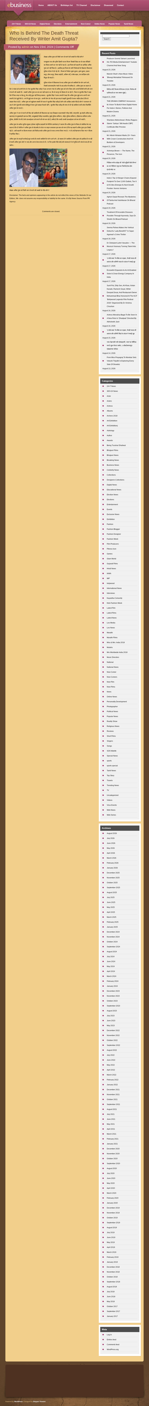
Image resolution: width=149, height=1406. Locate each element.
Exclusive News (113, 514)
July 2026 (111, 838)
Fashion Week (112, 539)
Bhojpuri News (112, 455)
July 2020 (111, 1173)
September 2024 (113, 947)
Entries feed (111, 1340)
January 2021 (112, 1144)
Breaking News (113, 460)
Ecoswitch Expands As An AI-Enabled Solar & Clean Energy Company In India (121, 273)
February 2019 (112, 1257)
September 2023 (113, 1006)
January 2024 (112, 986)
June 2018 (111, 1297)
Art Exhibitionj (112, 426)
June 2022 (111, 1060)
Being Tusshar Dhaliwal (116, 445)
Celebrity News (113, 470)
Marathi (110, 633)
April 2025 (111, 912)
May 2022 (111, 1065)
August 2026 (112, 833)
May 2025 (111, 907)
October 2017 (112, 1306)
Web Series (111, 815)
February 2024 (112, 981)
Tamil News (128, 24)
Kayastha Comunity (114, 598)
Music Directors (113, 657)
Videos (109, 800)
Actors (109, 401)
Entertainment (71, 24)
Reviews (110, 731)
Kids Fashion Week (114, 603)
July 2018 (111, 1292)
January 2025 (112, 927)
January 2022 (112, 1085)
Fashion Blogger (113, 529)
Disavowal (108, 5)
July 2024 (111, 957)
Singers (110, 741)
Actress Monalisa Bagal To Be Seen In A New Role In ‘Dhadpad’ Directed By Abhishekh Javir (122, 318)
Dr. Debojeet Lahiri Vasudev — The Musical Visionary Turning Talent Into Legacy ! (121, 246)
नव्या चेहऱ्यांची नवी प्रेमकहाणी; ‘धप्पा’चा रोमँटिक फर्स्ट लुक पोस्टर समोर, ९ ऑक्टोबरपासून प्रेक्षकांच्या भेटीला (121, 345)
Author (109, 436)
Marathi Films (112, 638)
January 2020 (112, 1203)
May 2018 (111, 1301)
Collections (111, 475)
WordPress (18, 1401)
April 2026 (111, 853)
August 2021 (112, 1109)
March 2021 (111, 1134)
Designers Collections (115, 480)
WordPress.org (113, 1349)
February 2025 (112, 922)
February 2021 (112, 1139)
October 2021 (112, 1099)
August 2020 (112, 1168)
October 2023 (112, 1001)
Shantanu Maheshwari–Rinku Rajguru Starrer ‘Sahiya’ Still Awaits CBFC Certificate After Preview (122, 123)
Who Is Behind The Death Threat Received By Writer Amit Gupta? (43, 35)
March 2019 (111, 1252)
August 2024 (112, 952)
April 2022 (111, 1070)
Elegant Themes (39, 1401)
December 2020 (113, 1149)
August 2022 (112, 1050)
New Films (111, 687)
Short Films (111, 736)
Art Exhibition (112, 421)
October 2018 (112, 1277)
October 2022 (112, 1040)
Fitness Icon (111, 549)
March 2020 (111, 1193)
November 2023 (113, 996)
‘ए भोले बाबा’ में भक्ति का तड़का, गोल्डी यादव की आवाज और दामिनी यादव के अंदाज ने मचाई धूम (121, 260)
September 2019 (113, 1223)
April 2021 (111, 1129)
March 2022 (111, 1075)
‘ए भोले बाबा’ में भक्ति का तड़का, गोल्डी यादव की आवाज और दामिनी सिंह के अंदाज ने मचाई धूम (121, 332)
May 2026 (111, 848)
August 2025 (112, 892)
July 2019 (111, 1233)
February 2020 (112, 1198)
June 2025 (111, 902)
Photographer (112, 707)
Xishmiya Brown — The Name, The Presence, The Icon (120, 152)
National (110, 662)
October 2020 (112, 1159)
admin (25, 46)
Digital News (45, 24)
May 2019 (111, 1242)
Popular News (114, 24)
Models (110, 647)
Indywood (111, 583)
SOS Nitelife (111, 751)
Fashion (110, 524)
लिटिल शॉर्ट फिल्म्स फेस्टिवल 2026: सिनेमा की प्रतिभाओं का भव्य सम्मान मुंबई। (121, 91)
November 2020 (113, 1154)
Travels (110, 780)
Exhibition (111, 519)
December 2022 (113, 1030)
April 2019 (111, 1247)
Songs (109, 746)
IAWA (109, 573)
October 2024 (112, 942)
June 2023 (111, 1021)
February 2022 (112, 1080)
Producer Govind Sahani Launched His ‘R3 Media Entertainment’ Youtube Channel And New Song (122, 62)
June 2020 (111, 1178)
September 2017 (113, 1311)
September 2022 (113, 1045)
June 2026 (111, 843)
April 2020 (111, 1188)
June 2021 (111, 1119)
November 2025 (113, 878)
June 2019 (111, 1237)
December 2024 (113, 932)
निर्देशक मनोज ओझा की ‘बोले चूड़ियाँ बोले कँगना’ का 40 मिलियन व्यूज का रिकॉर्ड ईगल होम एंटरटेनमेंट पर (121, 166)
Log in (109, 1335)
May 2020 (111, 1183)
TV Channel (81, 5)
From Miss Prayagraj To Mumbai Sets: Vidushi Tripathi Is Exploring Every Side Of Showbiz (122, 360)
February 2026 (112, 863)
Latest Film (111, 608)
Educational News (114, 490)
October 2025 (112, 883)
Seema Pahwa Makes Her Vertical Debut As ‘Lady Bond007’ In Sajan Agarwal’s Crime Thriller (120, 231)
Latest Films (111, 613)
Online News (99, 24)
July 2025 (111, 897)
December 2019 (113, 1208)
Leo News (111, 628)
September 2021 (113, 1104)
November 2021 (113, 1095)
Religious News (113, 726)
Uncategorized (112, 795)
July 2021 (111, 1114)
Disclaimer (95, 5)
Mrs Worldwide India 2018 (117, 652)
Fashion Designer (114, 534)
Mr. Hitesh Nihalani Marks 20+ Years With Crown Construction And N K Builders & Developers (121, 138)
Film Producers (113, 544)
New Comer (86, 24)
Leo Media (111, 623)
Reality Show (112, 721)
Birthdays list (67, 5)
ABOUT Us (52, 5)
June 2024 (111, 961)
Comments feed (113, 1345)
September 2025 (113, 888)
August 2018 (112, 1287)
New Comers (112, 677)
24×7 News (16, 24)
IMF (108, 578)
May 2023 (111, 1026)
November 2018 (113, 1272)
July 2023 (111, 1016)
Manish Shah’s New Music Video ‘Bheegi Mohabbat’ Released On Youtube (120, 77)
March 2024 (111, 976)
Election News (112, 495)
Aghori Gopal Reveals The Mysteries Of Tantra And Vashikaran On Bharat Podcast (121, 200)
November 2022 (113, 1035)
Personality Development (117, 702)
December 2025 (113, 873)
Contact (120, 5)
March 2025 (111, 917)
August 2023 (112, 1011)
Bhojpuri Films (112, 450)
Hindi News (111, 569)
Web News (111, 810)
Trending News (113, 785)
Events (109, 509)
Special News (112, 756)
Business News (113, 465)
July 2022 (111, 1055)
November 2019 (113, 1213)
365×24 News (30, 24)
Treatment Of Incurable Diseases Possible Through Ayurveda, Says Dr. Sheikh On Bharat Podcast (121, 215)
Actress (110, 406)
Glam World (111, 559)
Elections (58, 24)
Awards (110, 440)
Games (109, 554)
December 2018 (113, 1267)
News (109, 692)
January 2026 (112, 868)
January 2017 (112, 1316)
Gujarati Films (112, 564)
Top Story (16, 30)
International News (114, 588)
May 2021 (111, 1124)
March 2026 (111, 858)
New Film (110, 682)
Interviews (111, 593)
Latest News (112, 618)
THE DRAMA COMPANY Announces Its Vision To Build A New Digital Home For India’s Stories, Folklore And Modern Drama (122, 106)
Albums (110, 411)
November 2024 (113, 937)
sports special (112, 766)
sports (109, 761)
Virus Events (112, 805)
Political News (112, 711)
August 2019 (112, 1228)
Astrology (110, 431)
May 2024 (111, 966)
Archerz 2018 (112, 416)
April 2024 (111, 971)
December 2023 (113, 991)
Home (41, 5)
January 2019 (112, 1262)
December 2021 (113, 1090)
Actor (109, 396)
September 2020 (113, 1164)
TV (108, 790)
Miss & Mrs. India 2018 (116, 642)
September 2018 (113, 1282)
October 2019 (112, 1218)
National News (112, 667)
